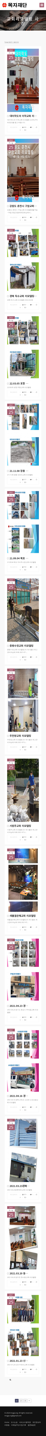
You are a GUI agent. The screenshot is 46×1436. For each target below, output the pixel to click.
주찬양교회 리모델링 (20, 735)
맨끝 (29, 1401)
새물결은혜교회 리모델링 (23, 915)
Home (6, 1422)
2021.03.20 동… (19, 1273)
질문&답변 (32, 1425)
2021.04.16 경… (19, 1096)
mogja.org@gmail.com (12, 1415)
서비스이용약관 (25, 1422)
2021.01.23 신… (19, 1361)
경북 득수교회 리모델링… (23, 296)
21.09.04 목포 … (19, 558)
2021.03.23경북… (20, 1186)
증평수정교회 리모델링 (21, 645)
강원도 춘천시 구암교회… (23, 206)
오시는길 (14, 1422)
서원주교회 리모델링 (20, 826)
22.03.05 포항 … (19, 383)
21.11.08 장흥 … (19, 471)
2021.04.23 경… (19, 1006)
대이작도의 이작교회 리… (23, 116)
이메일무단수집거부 (18, 1425)
